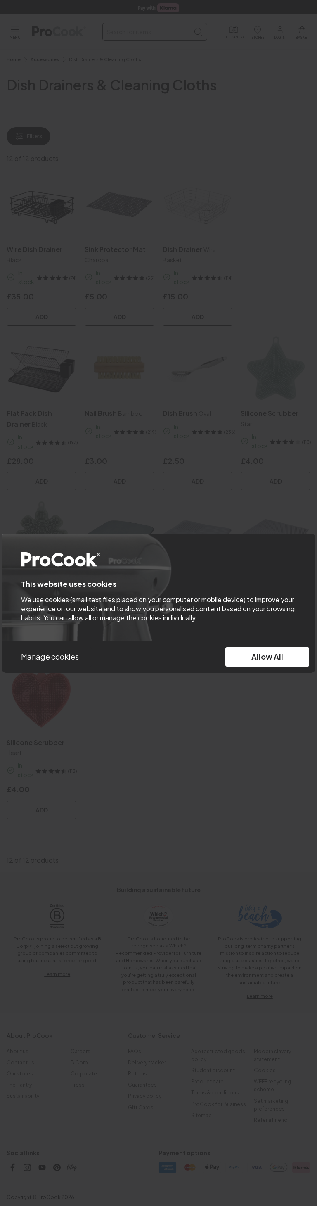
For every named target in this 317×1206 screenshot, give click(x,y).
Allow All (267, 656)
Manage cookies (50, 656)
